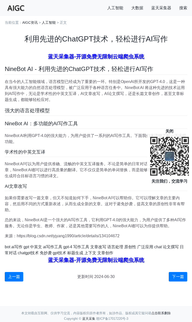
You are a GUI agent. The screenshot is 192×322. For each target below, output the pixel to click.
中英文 (36, 247)
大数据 (137, 8)
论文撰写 (171, 247)
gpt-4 (67, 247)
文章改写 (98, 247)
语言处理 (115, 247)
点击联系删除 (161, 313)
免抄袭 (46, 253)
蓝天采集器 (161, 8)
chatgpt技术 (28, 253)
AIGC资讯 (30, 22)
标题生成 (75, 253)
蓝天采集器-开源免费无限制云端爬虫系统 (96, 56)
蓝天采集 (88, 318)
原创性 (130, 247)
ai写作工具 (52, 247)
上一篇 (14, 276)
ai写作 (16, 247)
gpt (26, 247)
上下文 (90, 253)
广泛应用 (145, 247)
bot (7, 247)
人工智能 (115, 8)
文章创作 (105, 253)
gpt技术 (59, 253)
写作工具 (81, 247)
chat (158, 247)
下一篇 (178, 276)
